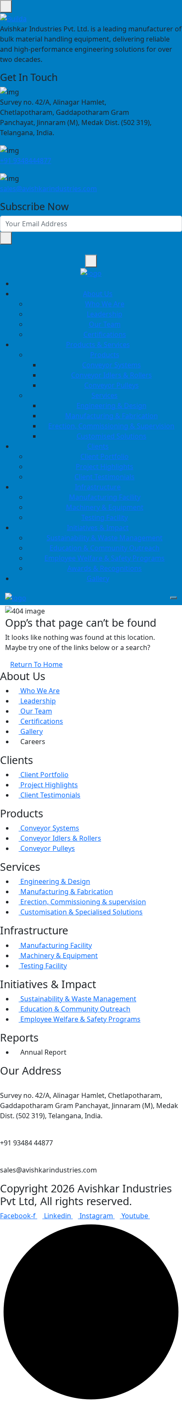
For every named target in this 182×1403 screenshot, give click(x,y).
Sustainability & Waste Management (105, 537)
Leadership (104, 314)
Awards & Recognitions (104, 568)
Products (104, 354)
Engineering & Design (111, 405)
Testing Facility (104, 517)
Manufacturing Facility (105, 497)
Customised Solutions (111, 436)
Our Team (105, 324)
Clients (98, 446)
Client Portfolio (104, 456)
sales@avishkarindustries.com (48, 188)
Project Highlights (104, 466)
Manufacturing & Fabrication (111, 415)
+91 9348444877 (25, 160)
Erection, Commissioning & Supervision (111, 426)
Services (104, 395)
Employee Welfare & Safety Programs (104, 558)
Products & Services (98, 344)
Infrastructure (98, 487)
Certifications (104, 334)
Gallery (98, 578)
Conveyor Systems (111, 365)
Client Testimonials (104, 476)
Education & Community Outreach (105, 548)
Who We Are (104, 303)
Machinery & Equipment (104, 507)
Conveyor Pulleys (111, 385)
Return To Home (36, 664)
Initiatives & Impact (98, 527)
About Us (98, 293)
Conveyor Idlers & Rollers (111, 375)
